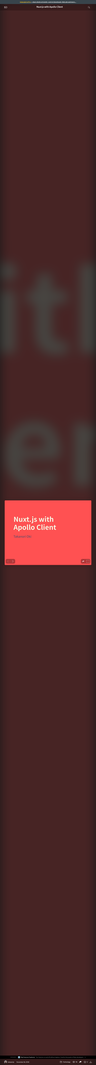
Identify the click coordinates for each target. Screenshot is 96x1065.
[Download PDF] (91, 1062)
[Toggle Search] (89, 7)
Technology (66, 1062)
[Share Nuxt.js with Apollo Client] (80, 1062)
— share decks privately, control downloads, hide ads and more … (48, 2)
